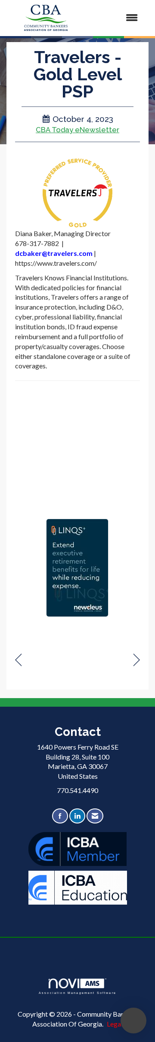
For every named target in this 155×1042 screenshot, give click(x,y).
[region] (136, 660)
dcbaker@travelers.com (54, 253)
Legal (115, 1024)
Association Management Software (77, 992)
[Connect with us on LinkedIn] (77, 815)
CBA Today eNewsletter (77, 129)
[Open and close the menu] (116, 18)
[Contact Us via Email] (95, 815)
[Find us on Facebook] (60, 815)
